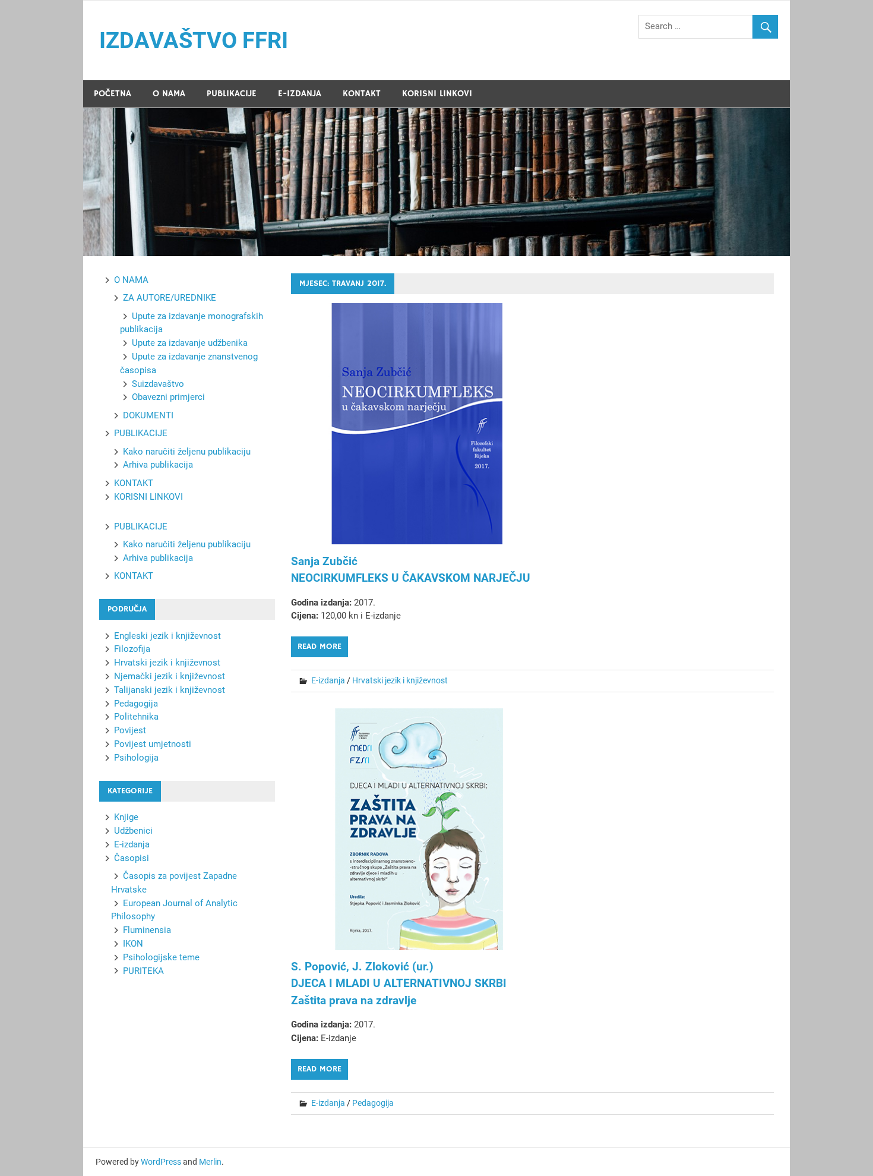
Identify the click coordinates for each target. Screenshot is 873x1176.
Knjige (126, 817)
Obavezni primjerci (168, 397)
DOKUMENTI (148, 415)
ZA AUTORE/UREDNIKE (169, 297)
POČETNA (112, 93)
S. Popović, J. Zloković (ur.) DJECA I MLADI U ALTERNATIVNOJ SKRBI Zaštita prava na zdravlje (399, 983)
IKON (133, 943)
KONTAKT (362, 93)
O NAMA (169, 93)
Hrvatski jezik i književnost (400, 680)
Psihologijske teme (161, 957)
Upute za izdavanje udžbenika (190, 343)
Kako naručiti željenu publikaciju (187, 451)
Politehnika (136, 716)
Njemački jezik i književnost (169, 676)
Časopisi (131, 858)
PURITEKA (143, 971)
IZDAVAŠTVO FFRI (193, 40)
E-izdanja (328, 680)
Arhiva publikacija (158, 464)
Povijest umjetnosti (152, 744)
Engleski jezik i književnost (167, 635)
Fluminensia (147, 930)
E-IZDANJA (299, 93)
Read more (319, 646)
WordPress (161, 1161)
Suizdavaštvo (158, 384)
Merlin (210, 1161)
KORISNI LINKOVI (437, 93)
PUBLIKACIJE (232, 93)
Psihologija (136, 757)
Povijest (130, 730)
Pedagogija (373, 1103)
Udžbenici (133, 830)
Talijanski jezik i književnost (169, 690)
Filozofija (132, 649)
